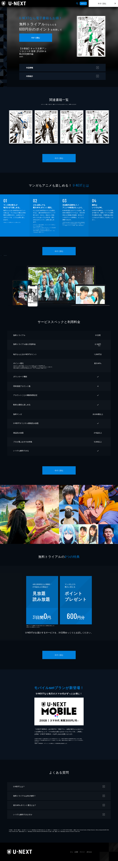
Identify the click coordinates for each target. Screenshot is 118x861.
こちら (36, 232)
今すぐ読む (102, 3)
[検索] (77, 3)
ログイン (83, 3)
